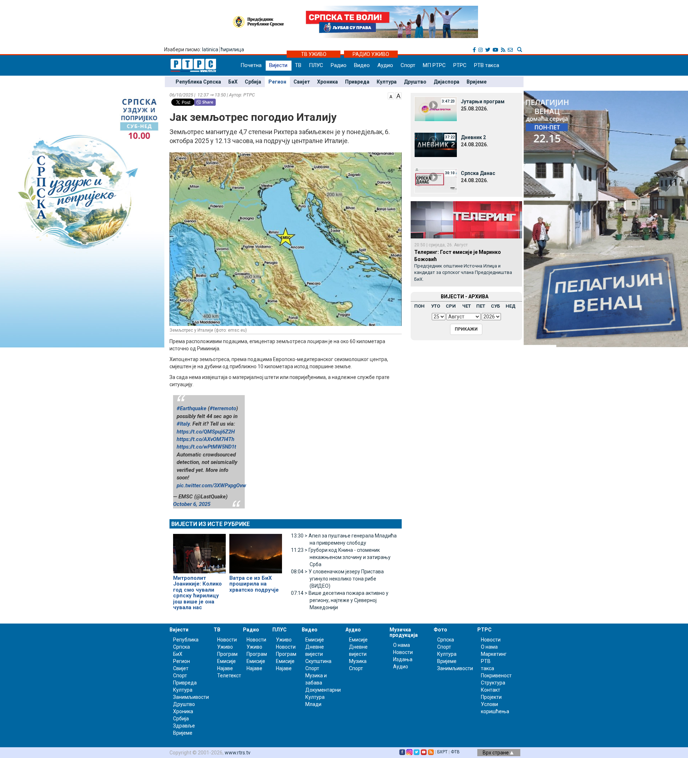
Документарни (323, 690)
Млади (313, 704)
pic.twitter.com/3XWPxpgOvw (211, 485)
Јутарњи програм (483, 101)
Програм (227, 654)
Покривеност (496, 675)
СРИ (451, 306)
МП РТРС (434, 65)
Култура (387, 82)
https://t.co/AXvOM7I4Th (205, 439)
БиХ (233, 82)
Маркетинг (494, 654)
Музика (358, 661)
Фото (440, 630)
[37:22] (436, 144)
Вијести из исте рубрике (210, 524)
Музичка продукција (404, 632)
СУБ (495, 306)
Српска (445, 640)
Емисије (226, 661)
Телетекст (229, 675)
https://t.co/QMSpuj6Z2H (206, 431)
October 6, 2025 (191, 504)
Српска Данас (478, 173)
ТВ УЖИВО (313, 54)
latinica (210, 49)
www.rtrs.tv (237, 752)
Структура (493, 683)
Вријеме (477, 82)
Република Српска (198, 82)
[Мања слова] (391, 95)
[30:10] (436, 180)
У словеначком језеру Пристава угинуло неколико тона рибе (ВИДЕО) (337, 579)
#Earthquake (191, 408)
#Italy (183, 424)
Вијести (278, 65)
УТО (435, 306)
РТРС (460, 65)
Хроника (327, 82)
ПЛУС (316, 65)
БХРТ (442, 751)
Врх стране (496, 752)
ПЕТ (480, 306)
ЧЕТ (466, 306)
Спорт (408, 65)
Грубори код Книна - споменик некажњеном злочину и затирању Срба (341, 557)
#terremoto (223, 408)
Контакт (490, 690)
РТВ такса (486, 65)
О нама (401, 645)
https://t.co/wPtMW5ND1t (206, 447)
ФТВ (455, 751)
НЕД (511, 306)
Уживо (225, 647)
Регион (277, 82)
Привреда (357, 82)
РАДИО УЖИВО (371, 54)
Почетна (251, 65)
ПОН (419, 306)
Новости (227, 640)
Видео (362, 65)
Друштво (415, 82)
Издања (402, 659)
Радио (339, 65)
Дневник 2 (473, 137)
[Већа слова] (398, 95)
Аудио (385, 65)
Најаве (225, 668)
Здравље (184, 726)
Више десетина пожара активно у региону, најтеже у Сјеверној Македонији (339, 600)
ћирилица (232, 49)
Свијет (301, 82)
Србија (253, 82)
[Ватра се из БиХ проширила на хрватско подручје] (255, 550)
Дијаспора (446, 82)
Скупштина (318, 661)
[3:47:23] (436, 109)
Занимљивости (191, 697)
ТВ (298, 65)
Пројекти (491, 697)
